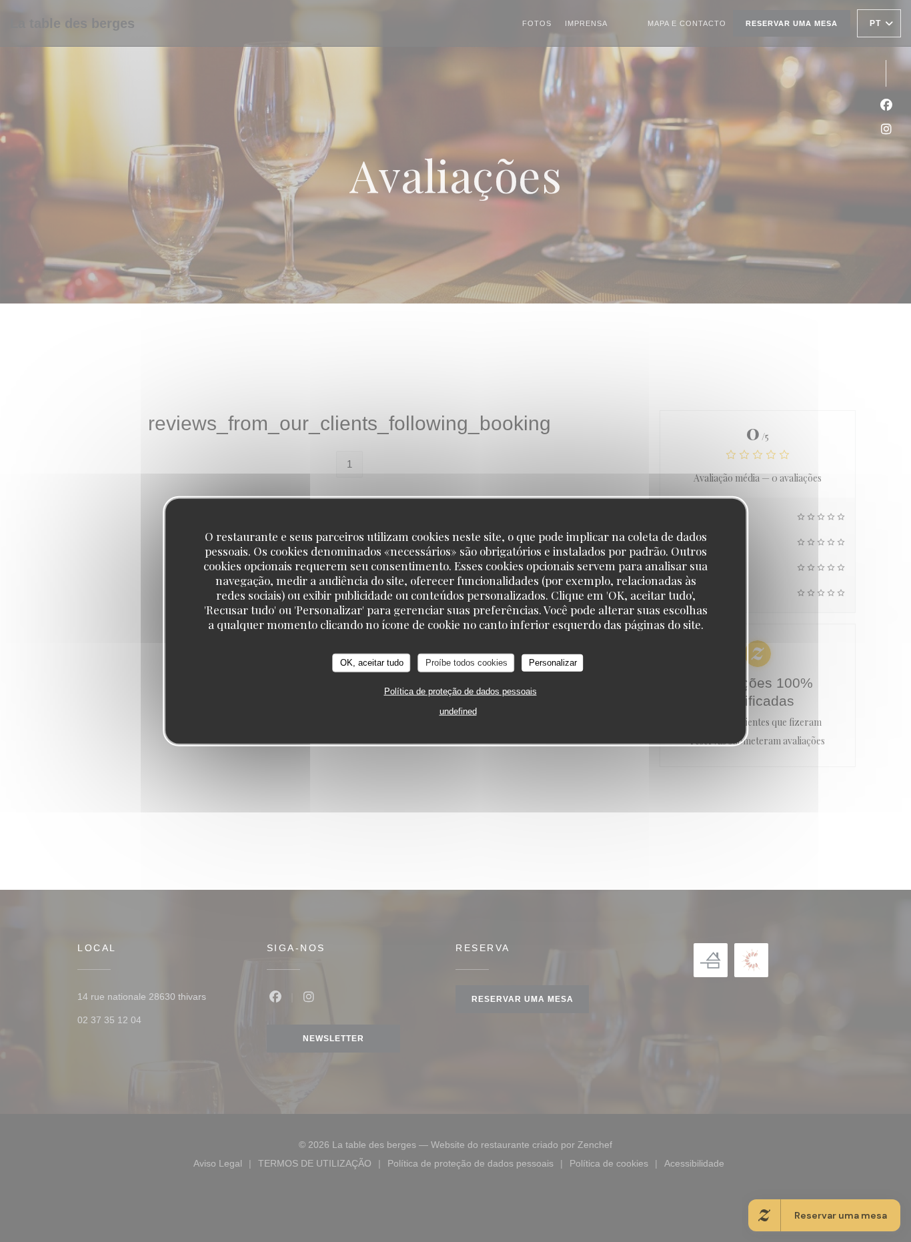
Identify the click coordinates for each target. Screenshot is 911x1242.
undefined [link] (458, 711)
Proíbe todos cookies (466, 663)
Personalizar (553, 663)
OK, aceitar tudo (371, 663)
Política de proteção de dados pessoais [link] (460, 691)
